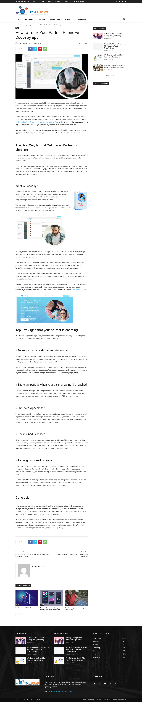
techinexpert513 (25, 43)
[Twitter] (119, 1)
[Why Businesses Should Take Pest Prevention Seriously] (98, 57)
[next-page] (20, 615)
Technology (23, 25)
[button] (124, 19)
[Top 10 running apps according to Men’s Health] (76, 598)
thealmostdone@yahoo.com (62, 691)
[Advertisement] (86, 10)
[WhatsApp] (45, 49)
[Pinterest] (40, 49)
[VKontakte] (115, 684)
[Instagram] (116, 1)
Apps (30, 25)
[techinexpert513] (16, 43)
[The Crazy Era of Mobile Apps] (26, 598)
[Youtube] (125, 1)
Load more (109, 75)
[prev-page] (16, 615)
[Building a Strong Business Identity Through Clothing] (98, 36)
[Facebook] (114, 1)
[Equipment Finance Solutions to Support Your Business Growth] (98, 67)
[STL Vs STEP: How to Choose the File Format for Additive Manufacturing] (98, 46)
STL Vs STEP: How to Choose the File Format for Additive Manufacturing (115, 46)
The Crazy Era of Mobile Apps (24, 608)
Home (17, 25)
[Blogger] (95, 684)
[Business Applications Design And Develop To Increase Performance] (51, 598)
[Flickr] (105, 684)
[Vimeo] (122, 1)
